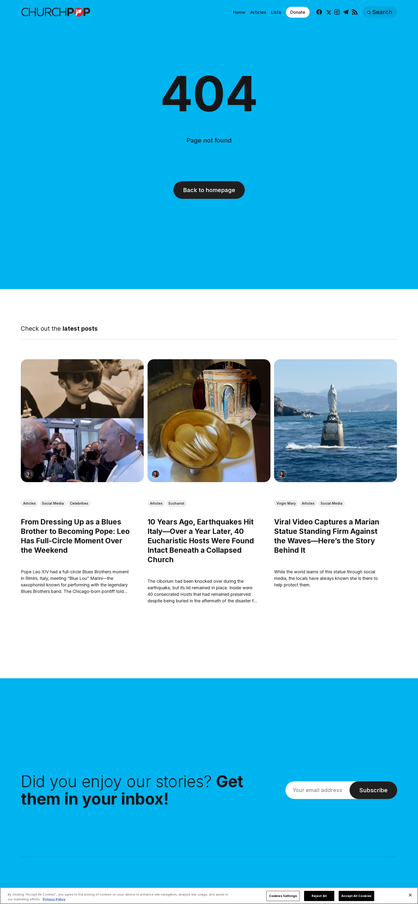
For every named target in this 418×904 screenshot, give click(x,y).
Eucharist (176, 503)
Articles (258, 12)
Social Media (53, 503)
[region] (209, 895)
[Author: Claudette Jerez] (28, 474)
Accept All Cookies (356, 896)
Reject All (319, 896)
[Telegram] (346, 12)
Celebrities (79, 503)
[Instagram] (337, 12)
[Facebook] (319, 12)
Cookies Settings (283, 896)
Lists (276, 12)
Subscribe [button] (373, 790)
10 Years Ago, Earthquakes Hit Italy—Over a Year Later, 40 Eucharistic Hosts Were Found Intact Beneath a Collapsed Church (201, 540)
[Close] (410, 895)
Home (239, 12)
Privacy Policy (54, 899)
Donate (297, 12)
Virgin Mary (286, 503)
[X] (328, 12)
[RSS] (355, 12)
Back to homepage (209, 190)
